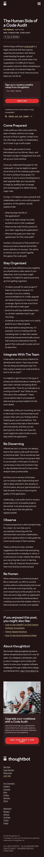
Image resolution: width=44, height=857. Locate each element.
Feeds (5, 823)
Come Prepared (15, 125)
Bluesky (6, 812)
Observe (9, 520)
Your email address (13, 91)
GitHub (6, 815)
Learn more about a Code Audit (22, 741)
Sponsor (6, 798)
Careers (6, 786)
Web (5, 33)
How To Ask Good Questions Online (21, 636)
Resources (7, 773)
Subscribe (22, 101)
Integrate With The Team (21, 354)
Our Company (9, 784)
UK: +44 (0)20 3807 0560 (30, 846)
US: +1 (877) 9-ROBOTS (11, 846)
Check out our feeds (19, 116)
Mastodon (7, 809)
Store (5, 801)
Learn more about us (29, 671)
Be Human (10, 574)
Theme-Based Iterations (16, 632)
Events (6, 795)
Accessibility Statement (25, 848)
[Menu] (39, 3)
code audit (28, 47)
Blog (5, 792)
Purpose (6, 789)
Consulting (13, 33)
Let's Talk (7, 776)
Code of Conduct (9, 848)
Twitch (6, 820)
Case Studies (8, 770)
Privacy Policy (8, 850)
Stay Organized (14, 263)
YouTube (6, 817)
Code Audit (25, 33)
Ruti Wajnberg (8, 29)
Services (6, 767)
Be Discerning (13, 444)
